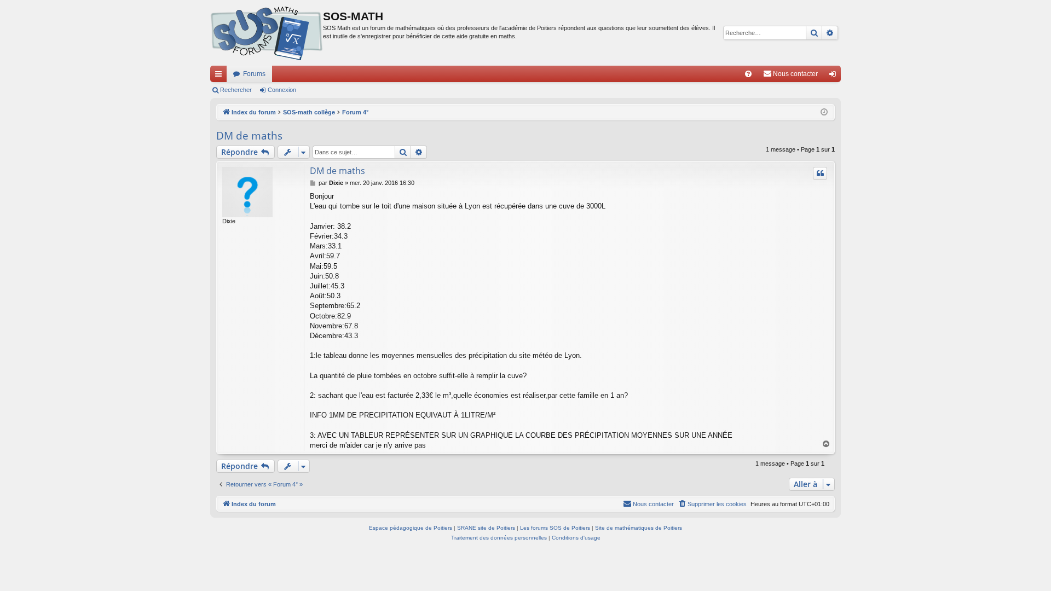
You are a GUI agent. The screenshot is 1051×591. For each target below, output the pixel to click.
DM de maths (249, 136)
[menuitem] (748, 74)
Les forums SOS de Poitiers (555, 528)
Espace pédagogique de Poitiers (410, 528)
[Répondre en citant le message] (820, 173)
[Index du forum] (266, 33)
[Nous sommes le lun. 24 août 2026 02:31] (824, 112)
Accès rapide (221, 76)
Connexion (282, 89)
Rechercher (236, 89)
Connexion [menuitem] (835, 76)
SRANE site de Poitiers (486, 528)
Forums (254, 74)
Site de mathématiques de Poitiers (638, 528)
